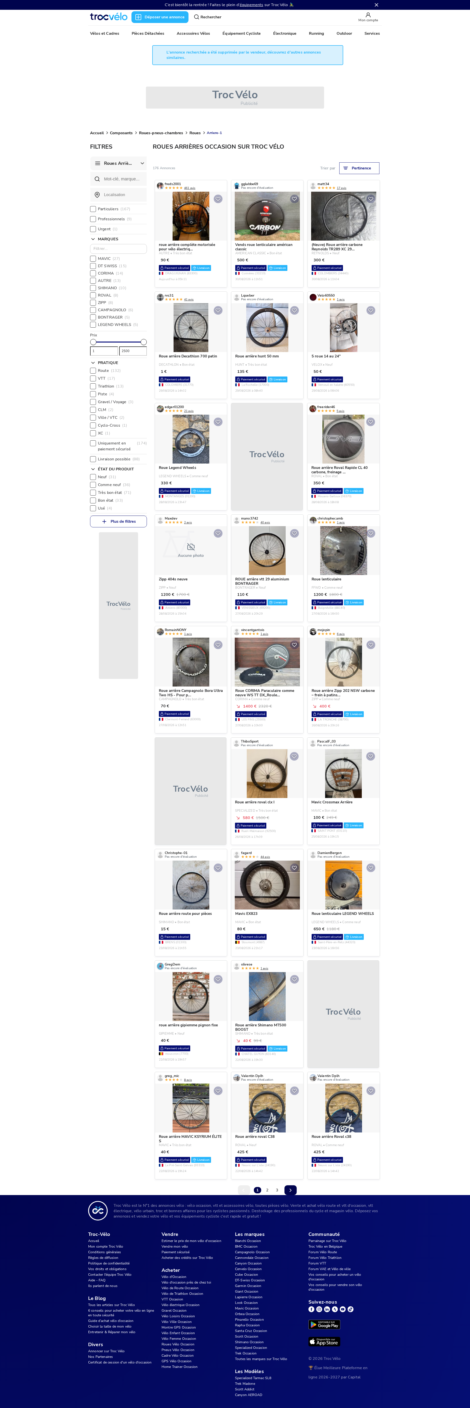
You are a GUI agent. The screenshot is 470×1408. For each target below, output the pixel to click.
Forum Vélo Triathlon (324, 1257)
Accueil (97, 133)
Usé (105, 508)
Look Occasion (246, 1302)
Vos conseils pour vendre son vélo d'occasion (335, 1287)
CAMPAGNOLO (115, 310)
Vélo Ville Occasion (177, 1321)
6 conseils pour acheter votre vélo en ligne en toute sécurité (121, 1313)
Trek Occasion (246, 1353)
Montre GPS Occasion (179, 1327)
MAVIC (109, 258)
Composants (121, 133)
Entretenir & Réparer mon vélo (111, 1332)
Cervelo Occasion (248, 1269)
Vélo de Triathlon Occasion (182, 1293)
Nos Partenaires (100, 1356)
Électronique (285, 33)
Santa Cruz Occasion (251, 1331)
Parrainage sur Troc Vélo (327, 1241)
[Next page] (290, 1190)
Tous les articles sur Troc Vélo (111, 1305)
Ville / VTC (111, 417)
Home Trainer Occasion (180, 1366)
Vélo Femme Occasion (179, 1338)
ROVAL (108, 295)
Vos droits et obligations (107, 1269)
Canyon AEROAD (248, 1395)
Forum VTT (317, 1263)
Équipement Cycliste (242, 33)
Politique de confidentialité (108, 1263)
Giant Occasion (246, 1291)
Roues (195, 133)
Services (372, 33)
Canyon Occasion (248, 1263)
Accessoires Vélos (193, 33)
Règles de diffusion (103, 1257)
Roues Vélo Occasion (178, 1344)
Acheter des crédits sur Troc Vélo (187, 1257)
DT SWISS (112, 266)
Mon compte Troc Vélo (105, 1246)
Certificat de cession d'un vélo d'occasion (120, 1362)
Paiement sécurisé (176, 1252)
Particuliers (114, 209)
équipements (251, 5)
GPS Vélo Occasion (177, 1361)
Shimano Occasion (249, 1342)
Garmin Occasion (248, 1286)
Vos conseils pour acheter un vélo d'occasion (334, 1277)
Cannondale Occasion (252, 1257)
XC (104, 433)
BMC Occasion (246, 1246)
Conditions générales (104, 1252)
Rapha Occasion (247, 1325)
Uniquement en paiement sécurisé (122, 446)
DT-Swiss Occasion (250, 1280)
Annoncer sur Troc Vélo (106, 1351)
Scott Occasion (246, 1336)
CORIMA (110, 273)
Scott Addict (244, 1389)
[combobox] (118, 195)
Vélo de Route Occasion (180, 1288)
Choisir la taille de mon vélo (109, 1326)
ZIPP (105, 302)
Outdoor (344, 33)
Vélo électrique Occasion (181, 1305)
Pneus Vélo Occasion (178, 1350)
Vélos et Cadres (104, 33)
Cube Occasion (246, 1274)
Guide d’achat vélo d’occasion (110, 1321)
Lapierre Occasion (249, 1297)
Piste (106, 394)
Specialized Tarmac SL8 (253, 1378)
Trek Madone (245, 1383)
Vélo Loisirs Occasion (178, 1316)
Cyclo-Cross (112, 425)
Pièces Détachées (148, 33)
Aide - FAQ (97, 1280)
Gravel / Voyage (115, 402)
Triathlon (111, 386)
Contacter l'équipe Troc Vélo (109, 1274)
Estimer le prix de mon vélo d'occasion (191, 1241)
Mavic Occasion (247, 1308)
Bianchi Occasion (248, 1241)
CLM (105, 409)
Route (109, 370)
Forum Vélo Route (322, 1252)
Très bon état (114, 492)
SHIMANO (112, 288)
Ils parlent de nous (103, 1286)
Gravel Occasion (174, 1310)
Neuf (107, 477)
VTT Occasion (172, 1299)
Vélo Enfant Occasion (178, 1333)
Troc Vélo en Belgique (325, 1246)
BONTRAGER (114, 317)
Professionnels (115, 219)
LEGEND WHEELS (118, 324)
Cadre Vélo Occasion (178, 1355)
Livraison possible (119, 459)
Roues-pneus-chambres (161, 133)
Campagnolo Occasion (252, 1252)
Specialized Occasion (251, 1347)
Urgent (108, 229)
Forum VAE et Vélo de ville (329, 1269)
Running (316, 33)
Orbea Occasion (247, 1314)
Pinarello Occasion (249, 1319)
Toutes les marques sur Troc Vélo (261, 1359)
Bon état (110, 500)
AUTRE (109, 280)
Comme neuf (114, 485)
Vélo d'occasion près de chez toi (186, 1282)
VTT (106, 378)
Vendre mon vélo (175, 1246)
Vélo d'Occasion (174, 1277)
